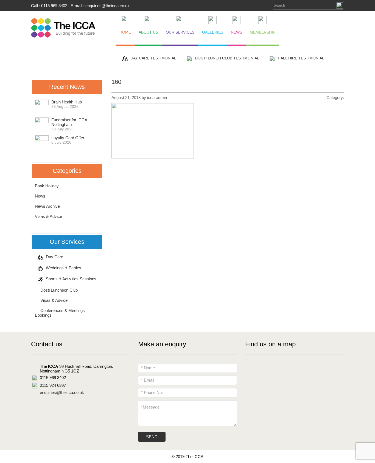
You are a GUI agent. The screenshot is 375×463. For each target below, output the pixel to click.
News (40, 196)
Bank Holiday (47, 185)
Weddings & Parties (63, 267)
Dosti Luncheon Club (59, 290)
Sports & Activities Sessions (71, 278)
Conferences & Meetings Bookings (60, 312)
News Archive (47, 206)
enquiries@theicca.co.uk (107, 5)
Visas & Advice (48, 216)
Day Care (54, 256)
